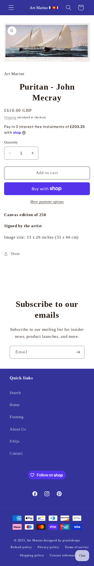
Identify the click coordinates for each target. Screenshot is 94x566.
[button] (11, 7)
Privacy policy (48, 547)
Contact (16, 453)
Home (15, 405)
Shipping (10, 117)
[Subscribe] (78, 352)
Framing (17, 417)
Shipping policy (32, 555)
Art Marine (35, 540)
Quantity (11, 142)
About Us (18, 429)
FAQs (15, 441)
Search (15, 393)
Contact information (65, 555)
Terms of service (77, 547)
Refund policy (21, 547)
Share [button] (15, 254)
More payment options (47, 202)
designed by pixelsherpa (62, 540)
